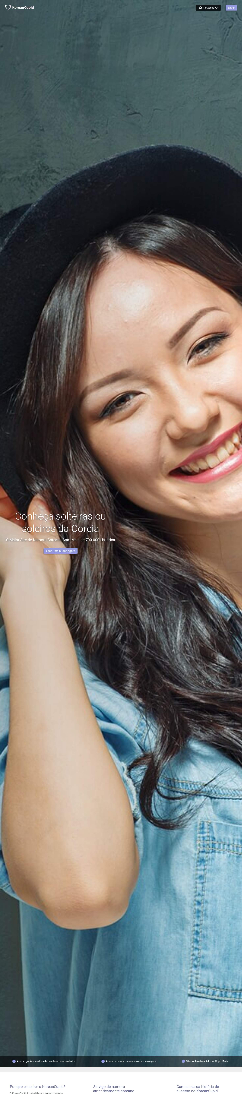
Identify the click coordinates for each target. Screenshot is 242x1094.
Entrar (231, 7)
